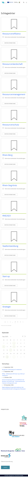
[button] (23, 2)
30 (7, 357)
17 (10, 350)
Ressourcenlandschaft (12, 64)
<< (5, 322)
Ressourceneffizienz (11, 33)
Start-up (6, 276)
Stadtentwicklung (10, 246)
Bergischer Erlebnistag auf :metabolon (12, 369)
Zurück (5, 467)
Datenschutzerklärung (7, 461)
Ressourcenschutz (10, 124)
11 (14, 346)
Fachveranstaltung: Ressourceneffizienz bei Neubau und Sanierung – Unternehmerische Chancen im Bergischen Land (13, 381)
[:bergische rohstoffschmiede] (11, 2)
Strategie (6, 306)
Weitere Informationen (10, 42)
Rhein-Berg (7, 155)
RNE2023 (6, 215)
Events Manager (8, 325)
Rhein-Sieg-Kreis (9, 185)
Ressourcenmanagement (13, 94)
